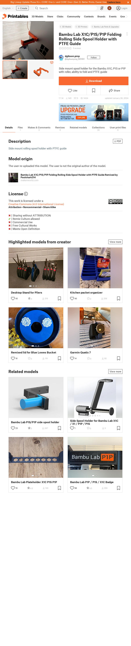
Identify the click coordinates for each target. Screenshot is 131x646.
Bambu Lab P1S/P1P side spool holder (35, 422)
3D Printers (82, 26)
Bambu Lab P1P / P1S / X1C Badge (92, 482)
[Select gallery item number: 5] (41, 286)
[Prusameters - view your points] (109, 8)
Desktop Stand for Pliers (26, 292)
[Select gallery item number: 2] (33, 286)
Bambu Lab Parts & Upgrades (106, 26)
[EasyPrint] (102, 8)
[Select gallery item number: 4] (38, 286)
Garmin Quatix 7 (80, 352)
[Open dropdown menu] (127, 34)
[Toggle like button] (13, 298)
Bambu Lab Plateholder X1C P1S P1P (34, 482)
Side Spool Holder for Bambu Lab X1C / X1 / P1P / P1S (94, 422)
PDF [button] (119, 141)
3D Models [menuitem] (37, 16)
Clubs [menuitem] (60, 16)
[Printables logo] (15, 16)
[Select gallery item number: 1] (30, 286)
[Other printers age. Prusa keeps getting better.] (93, 112)
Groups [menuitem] (124, 16)
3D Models (66, 26)
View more (115, 241)
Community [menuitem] (73, 16)
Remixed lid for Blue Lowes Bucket (33, 352)
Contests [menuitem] (89, 16)
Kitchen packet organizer (86, 292)
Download (95, 80)
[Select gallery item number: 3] (36, 286)
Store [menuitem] (50, 16)
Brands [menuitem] (101, 16)
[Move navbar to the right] (126, 16)
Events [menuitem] (112, 16)
